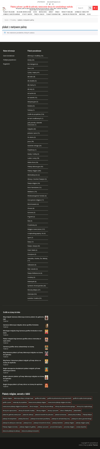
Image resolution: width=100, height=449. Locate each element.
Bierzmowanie (32, 204)
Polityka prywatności (9, 60)
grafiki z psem (7, 402)
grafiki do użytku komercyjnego (82, 398)
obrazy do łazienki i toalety (26, 410)
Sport (29, 237)
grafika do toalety (40, 398)
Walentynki (31, 281)
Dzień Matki (31, 250)
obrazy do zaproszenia (10, 410)
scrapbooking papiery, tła (35, 233)
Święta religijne (32, 183)
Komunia (30, 212)
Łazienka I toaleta (33, 298)
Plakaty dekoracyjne (53, 14)
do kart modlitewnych (34, 118)
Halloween (31, 265)
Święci (57, 12)
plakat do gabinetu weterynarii (12, 414)
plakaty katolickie (57, 423)
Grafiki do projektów (70, 14)
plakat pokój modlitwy (74, 414)
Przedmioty (31, 225)
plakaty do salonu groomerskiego (82, 419)
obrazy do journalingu (46, 406)
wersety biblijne (67, 12)
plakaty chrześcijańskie (10, 419)
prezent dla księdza (56, 427)
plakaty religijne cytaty (82, 423)
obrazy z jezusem (53, 410)
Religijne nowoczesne (24, 12)
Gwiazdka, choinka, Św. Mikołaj (37, 258)
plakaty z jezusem (43, 427)
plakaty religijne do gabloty (28, 427)
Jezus (35, 12)
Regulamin (6, 64)
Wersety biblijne (33, 290)
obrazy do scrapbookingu (84, 406)
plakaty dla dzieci (23, 419)
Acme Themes (93, 445)
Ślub (29, 221)
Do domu (31, 137)
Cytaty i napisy (27, 14)
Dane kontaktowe (8, 56)
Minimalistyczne (33, 175)
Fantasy (30, 110)
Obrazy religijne (41, 410)
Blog (89, 14)
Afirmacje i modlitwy (34, 56)
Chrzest (30, 208)
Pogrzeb (30, 217)
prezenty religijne (69, 427)
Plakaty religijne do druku (10, 427)
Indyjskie (82, 14)
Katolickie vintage (33, 146)
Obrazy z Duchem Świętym (36, 179)
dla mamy (31, 85)
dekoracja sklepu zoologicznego (23, 398)
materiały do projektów (20, 402)
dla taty (30, 89)
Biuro (29, 68)
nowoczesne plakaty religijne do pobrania (15, 406)
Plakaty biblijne (87, 414)
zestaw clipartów (81, 427)
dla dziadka (31, 81)
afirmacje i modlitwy (82, 12)
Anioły (51, 12)
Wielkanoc (31, 192)
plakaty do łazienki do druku (42, 423)
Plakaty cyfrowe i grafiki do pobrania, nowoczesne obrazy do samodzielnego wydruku (42, 6)
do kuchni (31, 93)
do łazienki (31, 97)
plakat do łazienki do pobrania (44, 414)
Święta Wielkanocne (34, 273)
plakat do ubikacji (28, 414)
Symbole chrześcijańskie (11, 14)
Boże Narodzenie (33, 187)
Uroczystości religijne (34, 200)
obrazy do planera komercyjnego (65, 406)
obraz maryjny (34, 406)
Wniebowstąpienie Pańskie (36, 196)
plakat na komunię (60, 414)
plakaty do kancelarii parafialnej (40, 419)
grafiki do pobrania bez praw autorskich (59, 398)
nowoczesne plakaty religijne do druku (59, 402)
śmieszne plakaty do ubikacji (11, 431)
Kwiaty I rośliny (32, 154)
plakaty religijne (69, 423)
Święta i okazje (39, 14)
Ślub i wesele (32, 269)
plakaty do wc (28, 423)
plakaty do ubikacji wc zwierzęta (12, 423)
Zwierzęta (31, 294)
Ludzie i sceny (32, 158)
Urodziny (30, 277)
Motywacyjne (32, 102)
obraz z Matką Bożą (66, 410)
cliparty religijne (7, 398)
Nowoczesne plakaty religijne (37, 402)
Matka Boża (43, 12)
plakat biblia (77, 410)
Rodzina (30, 106)
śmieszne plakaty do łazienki (30, 431)
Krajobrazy (31, 150)
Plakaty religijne (9, 12)
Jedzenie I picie (32, 133)
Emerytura (31, 254)
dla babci (30, 77)
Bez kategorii (32, 64)
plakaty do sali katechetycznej (61, 419)
